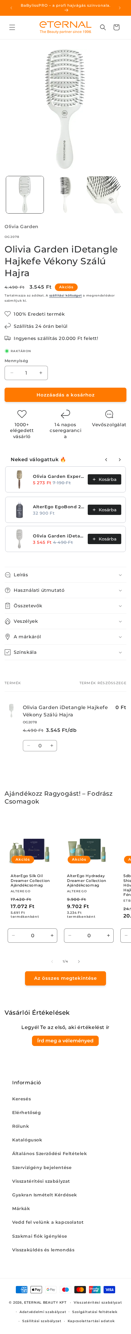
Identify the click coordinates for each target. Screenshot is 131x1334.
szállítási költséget (65, 295)
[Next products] (119, 459)
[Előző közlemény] (11, 8)
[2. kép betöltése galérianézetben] (65, 195)
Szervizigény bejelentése (42, 1167)
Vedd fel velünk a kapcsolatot (47, 1222)
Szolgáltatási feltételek (95, 1312)
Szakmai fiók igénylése (39, 1236)
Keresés (21, 1099)
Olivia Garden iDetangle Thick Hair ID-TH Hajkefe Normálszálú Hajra (58, 536)
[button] (12, 27)
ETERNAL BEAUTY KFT (45, 1302)
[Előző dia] (52, 961)
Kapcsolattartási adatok (91, 1321)
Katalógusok (27, 1140)
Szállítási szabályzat (42, 1321)
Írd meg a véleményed (65, 1041)
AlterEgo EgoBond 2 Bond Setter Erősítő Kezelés (58, 506)
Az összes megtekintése (65, 978)
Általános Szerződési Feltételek (49, 1153)
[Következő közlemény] (119, 8)
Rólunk (20, 1126)
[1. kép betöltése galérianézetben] (25, 195)
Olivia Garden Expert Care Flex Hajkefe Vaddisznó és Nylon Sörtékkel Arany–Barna (58, 476)
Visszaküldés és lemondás (43, 1250)
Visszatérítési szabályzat (41, 1181)
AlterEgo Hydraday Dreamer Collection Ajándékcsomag (86, 880)
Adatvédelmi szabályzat (42, 1312)
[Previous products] (106, 459)
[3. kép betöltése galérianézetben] (105, 195)
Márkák (21, 1208)
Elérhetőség (26, 1112)
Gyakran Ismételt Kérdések (44, 1195)
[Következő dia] (79, 961)
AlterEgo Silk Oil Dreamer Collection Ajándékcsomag (30, 880)
